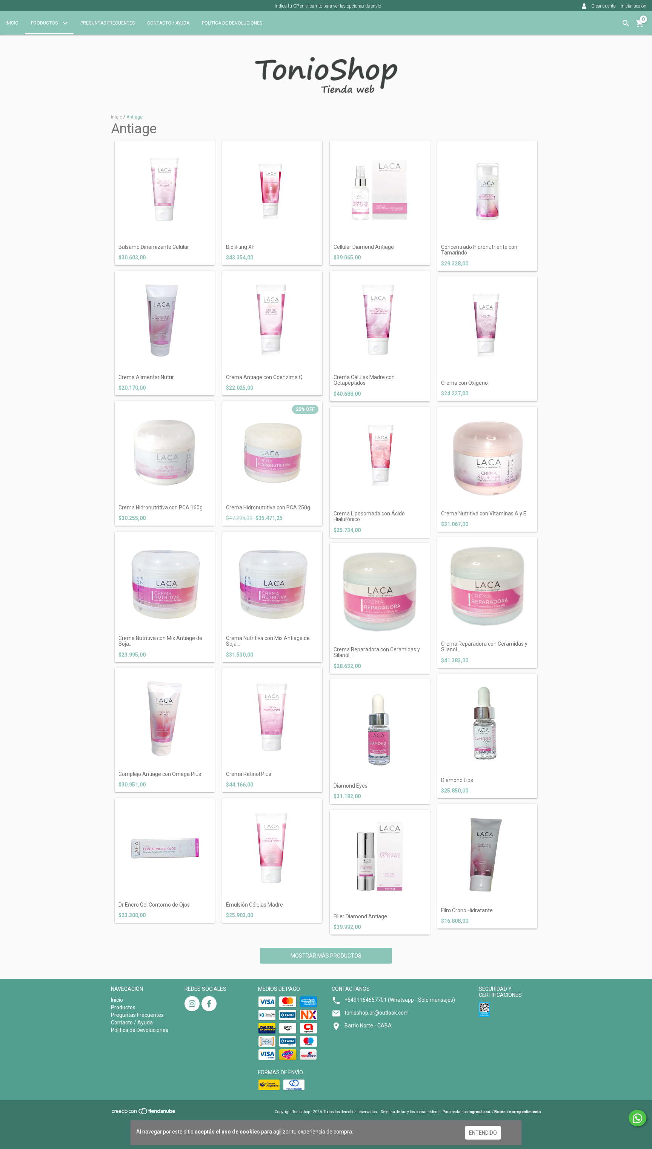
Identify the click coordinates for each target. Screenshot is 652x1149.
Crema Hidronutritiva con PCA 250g (268, 507)
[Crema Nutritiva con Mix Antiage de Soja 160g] (165, 582)
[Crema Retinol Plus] (272, 718)
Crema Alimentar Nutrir (146, 377)
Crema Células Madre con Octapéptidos (364, 380)
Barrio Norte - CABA (368, 1026)
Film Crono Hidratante (467, 910)
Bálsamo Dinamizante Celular (153, 247)
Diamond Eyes (351, 786)
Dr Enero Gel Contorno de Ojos (154, 905)
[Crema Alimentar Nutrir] (165, 321)
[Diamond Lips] (487, 724)
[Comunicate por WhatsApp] (637, 1118)
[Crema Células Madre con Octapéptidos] (380, 321)
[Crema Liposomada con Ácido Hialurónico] (380, 457)
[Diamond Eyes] (380, 729)
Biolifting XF (240, 247)
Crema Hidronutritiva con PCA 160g (160, 507)
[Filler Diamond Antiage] (380, 860)
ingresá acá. (480, 1112)
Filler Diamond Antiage (360, 916)
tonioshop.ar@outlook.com (376, 1013)
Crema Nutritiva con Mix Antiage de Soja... (160, 641)
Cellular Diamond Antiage (364, 247)
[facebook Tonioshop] (209, 1003)
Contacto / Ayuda (168, 23)
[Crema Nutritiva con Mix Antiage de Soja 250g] (272, 582)
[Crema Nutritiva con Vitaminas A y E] (487, 457)
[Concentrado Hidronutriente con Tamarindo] (487, 190)
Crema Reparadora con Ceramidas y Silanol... (377, 652)
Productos (45, 23)
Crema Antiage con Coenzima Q (264, 377)
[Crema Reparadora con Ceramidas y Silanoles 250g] (487, 587)
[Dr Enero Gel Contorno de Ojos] (165, 848)
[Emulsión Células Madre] (272, 848)
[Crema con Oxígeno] (487, 326)
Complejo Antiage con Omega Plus (159, 774)
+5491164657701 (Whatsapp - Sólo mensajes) (399, 1000)
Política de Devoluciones (232, 23)
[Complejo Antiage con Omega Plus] (165, 718)
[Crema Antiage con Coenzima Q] (272, 321)
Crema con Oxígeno (464, 383)
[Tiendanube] (144, 1113)
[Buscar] (626, 23)
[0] (640, 26)
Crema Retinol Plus (248, 774)
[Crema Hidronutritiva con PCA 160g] (165, 451)
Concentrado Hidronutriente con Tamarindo (479, 250)
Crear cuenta (603, 6)
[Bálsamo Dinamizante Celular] (165, 190)
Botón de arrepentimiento (517, 1112)
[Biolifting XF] (272, 190)
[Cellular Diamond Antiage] (380, 190)
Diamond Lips (457, 780)
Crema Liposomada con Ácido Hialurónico (369, 516)
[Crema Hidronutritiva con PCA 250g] (272, 451)
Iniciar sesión (633, 6)
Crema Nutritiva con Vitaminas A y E (483, 514)
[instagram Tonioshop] (192, 1003)
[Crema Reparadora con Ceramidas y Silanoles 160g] (380, 593)
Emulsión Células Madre (254, 905)
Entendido (483, 1133)
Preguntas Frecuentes (107, 23)
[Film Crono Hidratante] (487, 854)
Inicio (12, 23)
